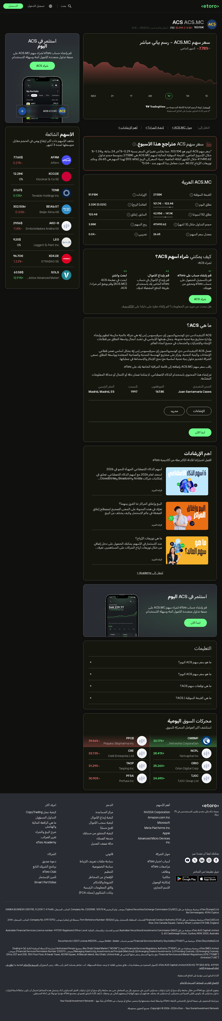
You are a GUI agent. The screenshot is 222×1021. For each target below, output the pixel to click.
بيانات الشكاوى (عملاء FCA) (96, 892)
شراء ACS (42, 65)
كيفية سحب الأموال (101, 822)
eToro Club (49, 871)
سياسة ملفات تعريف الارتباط (96, 861)
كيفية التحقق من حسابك (98, 833)
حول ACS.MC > (182, 127)
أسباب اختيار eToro (159, 861)
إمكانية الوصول (161, 882)
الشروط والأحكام (103, 882)
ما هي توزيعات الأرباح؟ (148, 538)
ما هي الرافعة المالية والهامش (44, 824)
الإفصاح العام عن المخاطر (207, 983)
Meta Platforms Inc (157, 828)
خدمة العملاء (105, 838)
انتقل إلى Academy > (150, 573)
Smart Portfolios (45, 882)
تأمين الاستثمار (47, 877)
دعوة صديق (49, 861)
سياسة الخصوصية (102, 866)
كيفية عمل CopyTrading (41, 812)
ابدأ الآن (200, 432)
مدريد (174, 411)
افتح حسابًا (106, 828)
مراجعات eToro (160, 866)
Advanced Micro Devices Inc (154, 840)
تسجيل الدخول (36, 6)
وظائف (166, 871)
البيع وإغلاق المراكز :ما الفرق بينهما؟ (140, 503)
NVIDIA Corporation (157, 812)
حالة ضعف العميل (102, 843)
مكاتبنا (166, 877)
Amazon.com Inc (159, 817)
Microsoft (163, 822)
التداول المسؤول (46, 817)
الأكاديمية (128, 306)
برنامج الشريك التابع (44, 866)
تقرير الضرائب (48, 837)
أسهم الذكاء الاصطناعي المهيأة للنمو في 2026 (134, 469)
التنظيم (108, 871)
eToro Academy (46, 842)
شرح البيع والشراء (45, 832)
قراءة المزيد (156, 490)
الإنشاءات (199, 411)
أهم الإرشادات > (127, 127)
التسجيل (13, 6)
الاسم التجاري (162, 887)
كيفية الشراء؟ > (154, 127)
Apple (166, 833)
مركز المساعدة (104, 812)
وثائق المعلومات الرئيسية (98, 887)
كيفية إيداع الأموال (102, 817)
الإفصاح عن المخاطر (101, 877)
